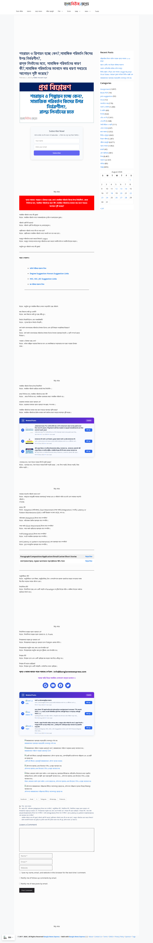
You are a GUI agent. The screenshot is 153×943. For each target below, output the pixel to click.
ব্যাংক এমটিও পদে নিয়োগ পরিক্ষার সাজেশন (112, 64)
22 (131, 193)
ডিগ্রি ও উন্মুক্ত (104, 135)
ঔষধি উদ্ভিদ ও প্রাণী (106, 124)
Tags (134, 937)
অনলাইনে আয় (104, 103)
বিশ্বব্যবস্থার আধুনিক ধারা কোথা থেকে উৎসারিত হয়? (51, 811)
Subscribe (57, 153)
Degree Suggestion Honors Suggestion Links (49, 273)
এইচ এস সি (103, 117)
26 (116, 197)
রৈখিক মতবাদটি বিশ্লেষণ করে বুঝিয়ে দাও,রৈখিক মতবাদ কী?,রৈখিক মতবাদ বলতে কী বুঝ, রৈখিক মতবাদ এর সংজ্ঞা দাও (49, 820)
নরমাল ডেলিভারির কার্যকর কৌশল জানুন (111, 68)
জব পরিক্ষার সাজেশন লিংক (37, 284)
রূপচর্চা (102, 149)
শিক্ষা (23, 806)
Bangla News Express (52, 937)
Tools (97, 11)
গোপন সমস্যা (104, 128)
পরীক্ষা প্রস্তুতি (50, 11)
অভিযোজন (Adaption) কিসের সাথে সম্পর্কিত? (40, 808)
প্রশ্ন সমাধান (38, 11)
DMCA (111, 937)
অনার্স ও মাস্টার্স (104, 107)
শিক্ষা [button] (59, 11)
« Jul (102, 208)
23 (102, 197)
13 (121, 189)
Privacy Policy (119, 937)
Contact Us (98, 937)
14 (126, 189)
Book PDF (104, 92)
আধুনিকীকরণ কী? (57, 808)
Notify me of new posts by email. (34, 883)
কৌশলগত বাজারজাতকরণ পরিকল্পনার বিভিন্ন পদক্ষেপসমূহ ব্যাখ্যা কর (43, 791)
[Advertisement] (76, 30)
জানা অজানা (103, 131)
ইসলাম (69, 11)
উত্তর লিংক (88, 556)
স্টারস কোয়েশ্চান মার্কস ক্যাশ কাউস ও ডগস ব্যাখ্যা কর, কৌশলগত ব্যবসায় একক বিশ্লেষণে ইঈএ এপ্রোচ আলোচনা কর (58, 781)
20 (121, 193)
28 (126, 197)
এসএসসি (103, 121)
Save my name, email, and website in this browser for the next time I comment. (54, 872)
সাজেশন (29, 11)
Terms (105, 937)
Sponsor (128, 937)
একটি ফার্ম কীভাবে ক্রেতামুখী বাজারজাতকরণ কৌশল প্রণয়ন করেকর (43, 761)
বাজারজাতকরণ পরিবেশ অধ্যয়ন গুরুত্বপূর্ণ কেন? (38, 751)
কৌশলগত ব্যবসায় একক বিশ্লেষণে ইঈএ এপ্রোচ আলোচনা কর (42, 768)
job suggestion (106, 96)
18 (112, 193)
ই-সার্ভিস (102, 110)
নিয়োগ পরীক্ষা (19, 11)
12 (116, 189)
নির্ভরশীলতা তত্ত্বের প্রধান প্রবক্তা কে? (79, 808)
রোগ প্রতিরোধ (104, 153)
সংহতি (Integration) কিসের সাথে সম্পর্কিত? (55, 813)
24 (107, 197)
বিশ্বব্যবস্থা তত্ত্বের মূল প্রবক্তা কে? (28, 811)
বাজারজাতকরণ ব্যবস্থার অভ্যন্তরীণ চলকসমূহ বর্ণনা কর (40, 743)
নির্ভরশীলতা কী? (65, 808)
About (91, 937)
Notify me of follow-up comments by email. (39, 878)
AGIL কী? (24, 808)
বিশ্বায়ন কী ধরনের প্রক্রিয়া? (72, 811)
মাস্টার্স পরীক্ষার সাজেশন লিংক (38, 268)
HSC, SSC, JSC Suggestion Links (43, 279)
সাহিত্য (102, 163)
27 (121, 197)
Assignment (105, 89)
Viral (102, 100)
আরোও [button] (86, 11)
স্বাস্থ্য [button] (76, 11)
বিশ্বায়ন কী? (82, 811)
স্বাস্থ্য (102, 167)
